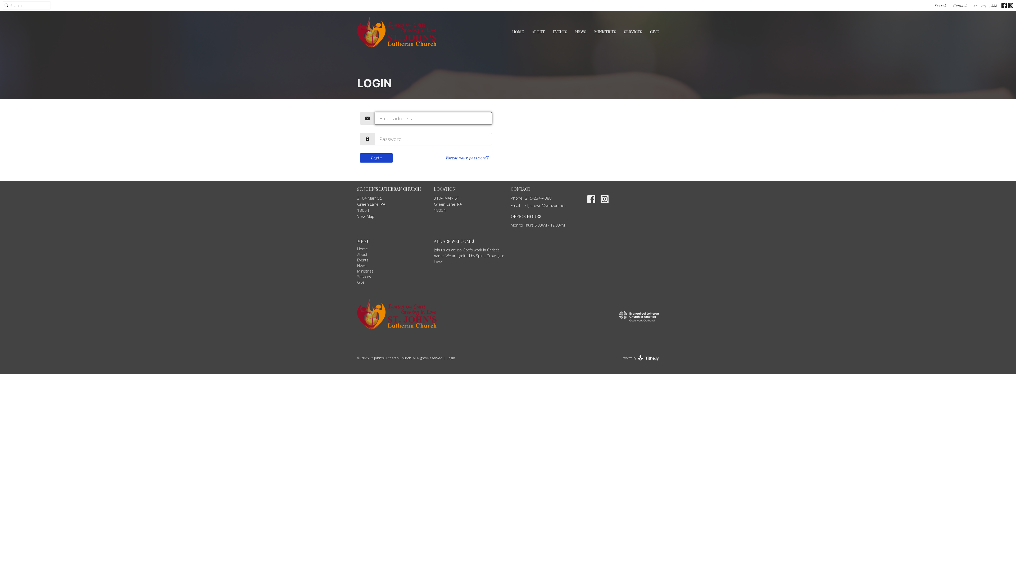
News (580, 31)
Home (518, 31)
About (538, 31)
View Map (365, 216)
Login (376, 157)
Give (654, 31)
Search (941, 5)
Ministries (605, 31)
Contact (960, 5)
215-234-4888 (985, 5)
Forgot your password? (467, 157)
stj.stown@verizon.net (545, 205)
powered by (638, 362)
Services (633, 31)
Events (560, 31)
